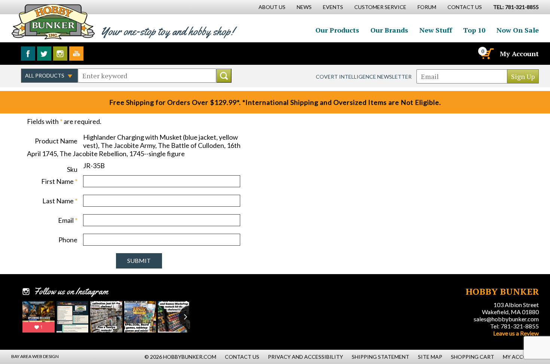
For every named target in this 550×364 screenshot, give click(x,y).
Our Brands (389, 29)
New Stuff (435, 29)
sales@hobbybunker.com (506, 318)
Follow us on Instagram (60, 53)
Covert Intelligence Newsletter (364, 76)
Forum (427, 7)
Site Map (430, 357)
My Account (519, 53)
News (304, 7)
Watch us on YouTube (76, 53)
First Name (59, 181)
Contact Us (464, 7)
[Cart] (486, 53)
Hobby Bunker (53, 21)
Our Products (337, 29)
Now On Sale (517, 29)
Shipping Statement (380, 357)
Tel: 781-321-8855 (514, 326)
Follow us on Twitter (44, 53)
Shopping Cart (472, 357)
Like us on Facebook (28, 53)
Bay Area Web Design (35, 356)
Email (67, 220)
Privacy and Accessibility (305, 357)
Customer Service (380, 7)
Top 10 (474, 29)
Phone (67, 240)
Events (333, 7)
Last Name (59, 201)
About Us (272, 7)
